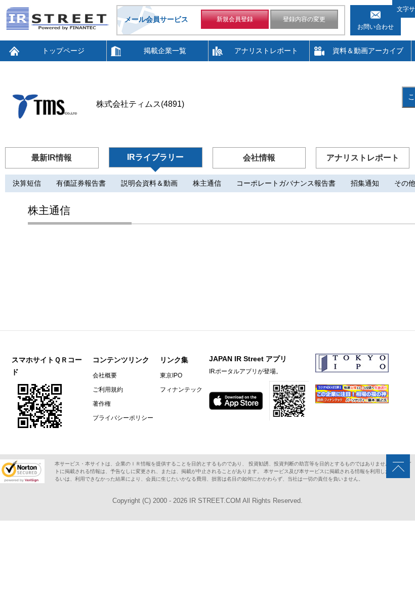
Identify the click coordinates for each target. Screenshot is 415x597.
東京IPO (171, 375)
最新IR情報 (51, 157)
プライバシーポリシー (123, 417)
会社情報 (259, 157)
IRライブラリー (155, 157)
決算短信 (27, 183)
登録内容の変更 (304, 19)
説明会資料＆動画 (149, 183)
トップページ (63, 51)
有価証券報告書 (81, 183)
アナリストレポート (266, 51)
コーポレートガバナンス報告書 (286, 183)
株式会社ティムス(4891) (140, 104)
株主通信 (207, 183)
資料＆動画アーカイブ (368, 51)
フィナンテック (181, 389)
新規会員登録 (235, 19)
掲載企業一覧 (165, 51)
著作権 (102, 403)
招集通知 (365, 183)
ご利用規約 (108, 389)
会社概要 (105, 375)
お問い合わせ (375, 26)
